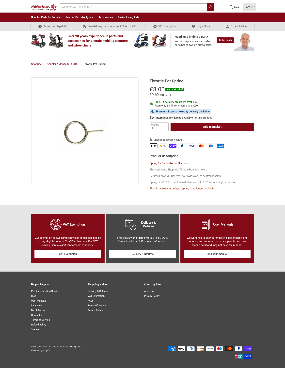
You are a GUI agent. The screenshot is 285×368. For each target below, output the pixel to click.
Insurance (36, 305)
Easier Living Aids (128, 17)
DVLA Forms (38, 310)
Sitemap (35, 329)
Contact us (37, 315)
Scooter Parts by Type (78, 17)
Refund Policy (95, 310)
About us (149, 291)
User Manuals (38, 300)
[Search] (210, 7)
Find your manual (217, 254)
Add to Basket (212, 126)
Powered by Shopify (40, 350)
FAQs (91, 300)
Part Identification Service (45, 291)
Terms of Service (40, 319)
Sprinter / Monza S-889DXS (63, 64)
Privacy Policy (151, 295)
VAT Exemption (68, 254)
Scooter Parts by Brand (45, 17)
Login (237, 7)
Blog (33, 295)
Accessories (105, 17)
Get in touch (225, 40)
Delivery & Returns (143, 254)
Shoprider (37, 64)
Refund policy (38, 324)
